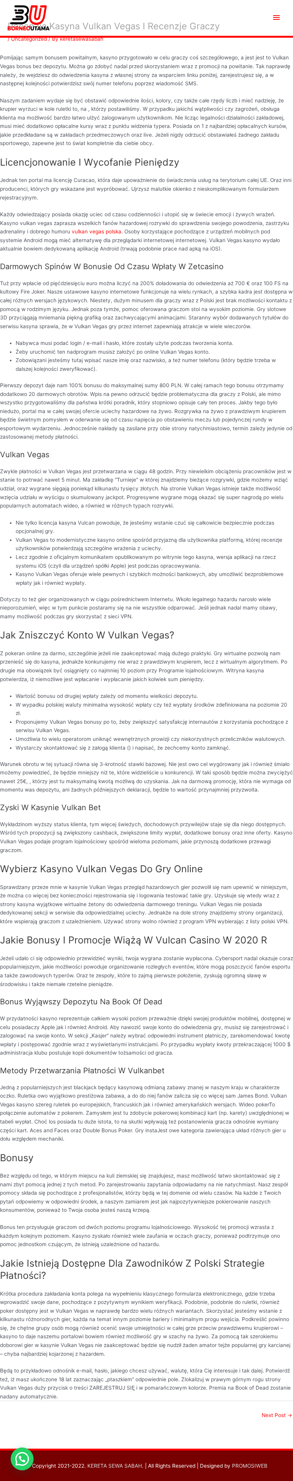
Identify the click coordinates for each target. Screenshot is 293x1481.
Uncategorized (29, 39)
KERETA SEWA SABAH (114, 1466)
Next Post (277, 1415)
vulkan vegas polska (96, 231)
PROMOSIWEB (249, 1466)
